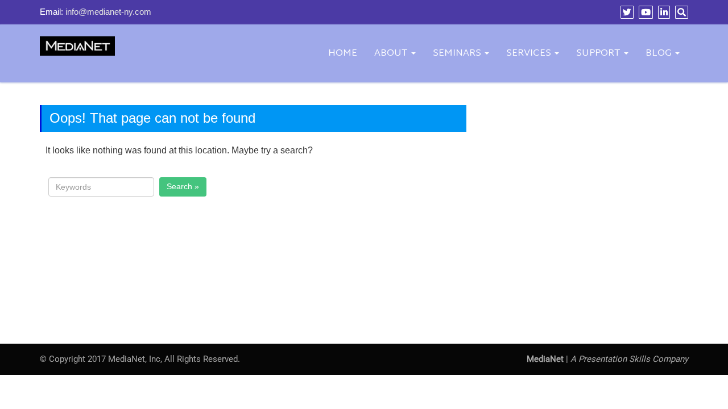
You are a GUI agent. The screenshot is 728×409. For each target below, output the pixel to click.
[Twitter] (626, 12)
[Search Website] (680, 12)
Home (342, 53)
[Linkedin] (662, 12)
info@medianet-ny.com (108, 11)
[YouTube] (644, 12)
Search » (183, 186)
